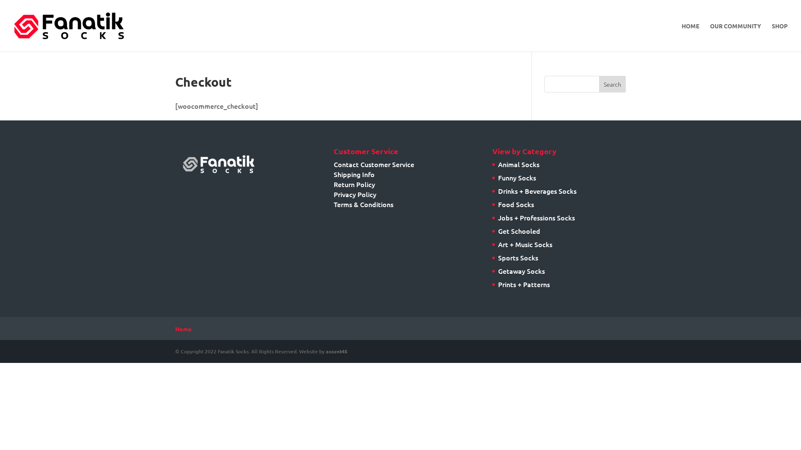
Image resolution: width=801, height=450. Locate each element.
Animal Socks (518, 164)
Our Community (735, 26)
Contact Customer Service (374, 164)
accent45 (337, 351)
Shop (780, 26)
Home (690, 26)
